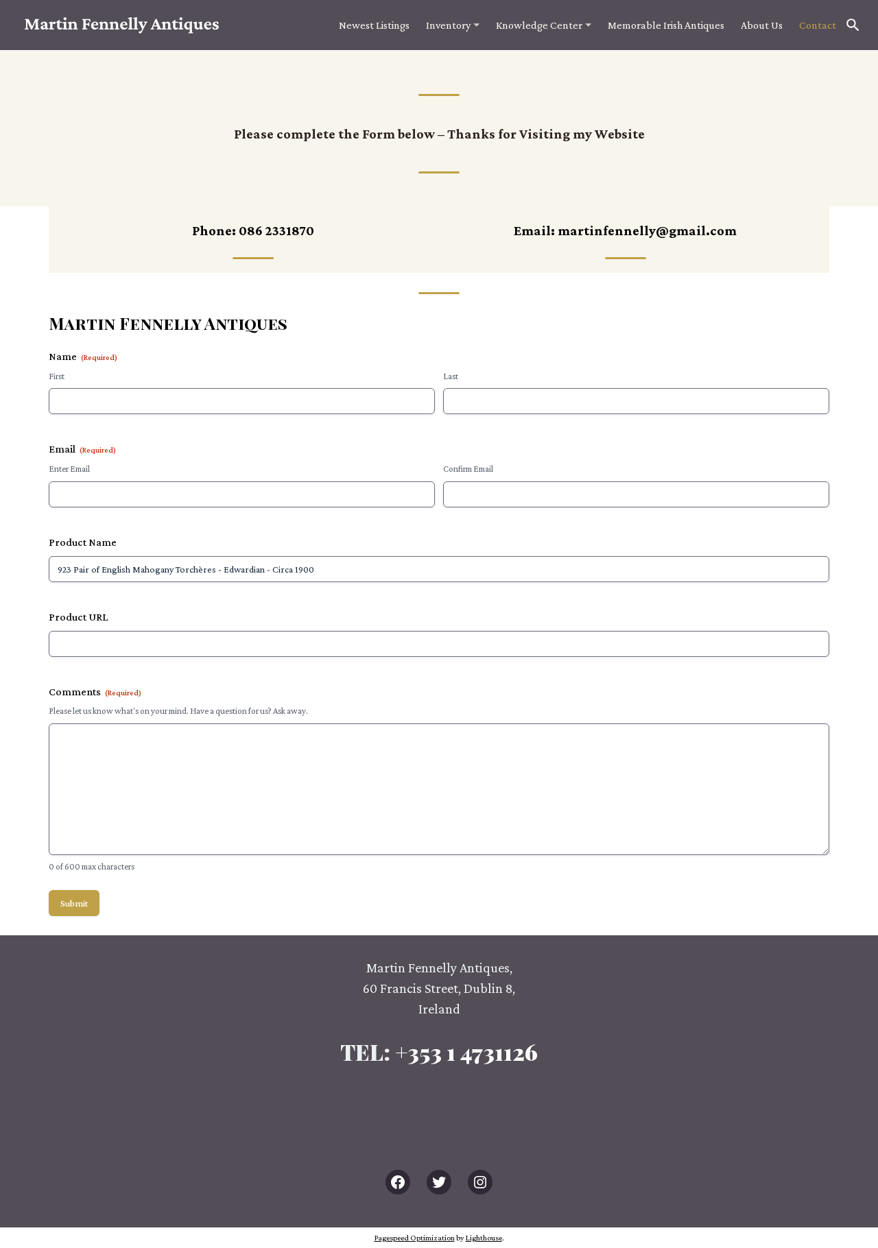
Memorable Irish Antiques (666, 25)
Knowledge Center (539, 25)
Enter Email (69, 469)
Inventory (448, 25)
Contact (817, 25)
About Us (762, 25)
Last (450, 376)
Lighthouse (484, 1238)
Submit (74, 903)
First (56, 376)
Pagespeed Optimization (415, 1238)
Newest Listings (374, 25)
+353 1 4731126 (466, 1051)
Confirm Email (468, 469)
